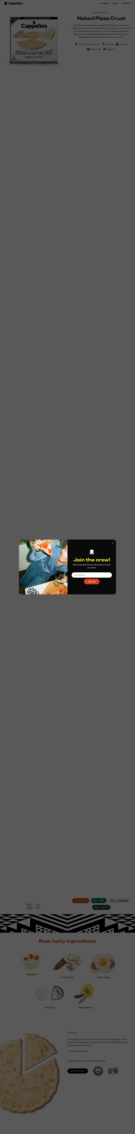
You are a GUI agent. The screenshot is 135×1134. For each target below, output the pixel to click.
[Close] (112, 543)
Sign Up (91, 581)
